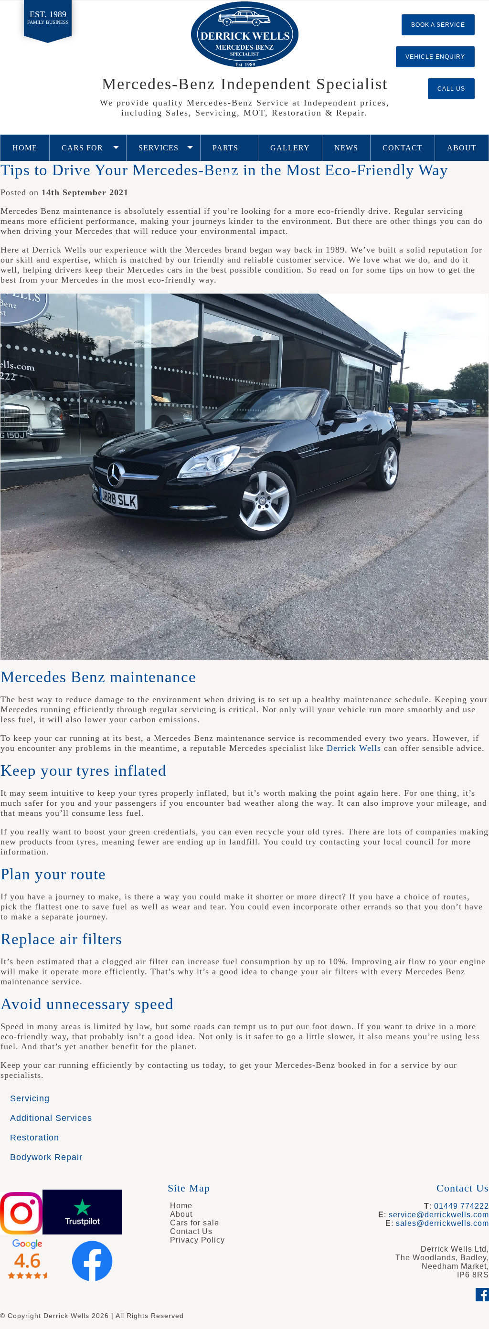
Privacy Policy (197, 1240)
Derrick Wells (244, 34)
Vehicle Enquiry (435, 56)
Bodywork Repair (46, 1157)
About (462, 148)
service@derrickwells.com (439, 1215)
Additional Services (51, 1118)
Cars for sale (82, 152)
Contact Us (403, 152)
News (346, 148)
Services (158, 148)
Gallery (290, 148)
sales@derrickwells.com (442, 1223)
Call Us (451, 88)
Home (24, 148)
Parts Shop (225, 152)
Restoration (34, 1137)
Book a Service (438, 24)
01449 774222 (461, 1206)
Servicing (30, 1098)
